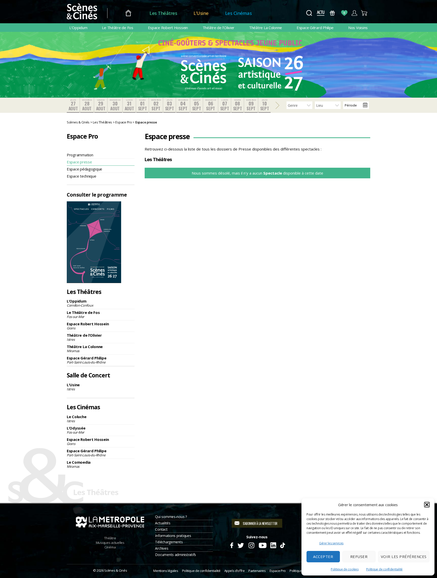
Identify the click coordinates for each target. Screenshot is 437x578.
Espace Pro (278, 570)
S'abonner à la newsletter (260, 523)
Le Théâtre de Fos (117, 27)
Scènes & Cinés (115, 570)
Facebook (231, 544)
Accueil (128, 13)
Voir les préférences (404, 556)
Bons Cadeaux (332, 13)
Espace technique (81, 176)
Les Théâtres (163, 13)
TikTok (282, 544)
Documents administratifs (175, 554)
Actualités (162, 523)
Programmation (80, 154)
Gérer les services (331, 543)
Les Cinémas (238, 13)
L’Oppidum (78, 27)
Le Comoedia (79, 464)
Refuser (359, 556)
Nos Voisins (358, 27)
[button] (426, 504)
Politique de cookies (345, 569)
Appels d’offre (234, 570)
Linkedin (273, 544)
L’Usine (201, 13)
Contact (161, 529)
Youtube (262, 544)
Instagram (251, 544)
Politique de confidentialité (384, 569)
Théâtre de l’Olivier (219, 27)
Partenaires (257, 570)
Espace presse (79, 161)
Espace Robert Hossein (168, 27)
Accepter (323, 556)
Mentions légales (165, 570)
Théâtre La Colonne (265, 27)
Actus (320, 13)
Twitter (240, 544)
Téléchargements (169, 542)
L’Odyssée (76, 430)
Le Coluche (76, 418)
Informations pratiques (173, 535)
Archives (161, 548)
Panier (364, 13)
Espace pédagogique (84, 169)
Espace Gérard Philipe (315, 27)
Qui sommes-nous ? (171, 516)
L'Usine (73, 386)
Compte (354, 13)
